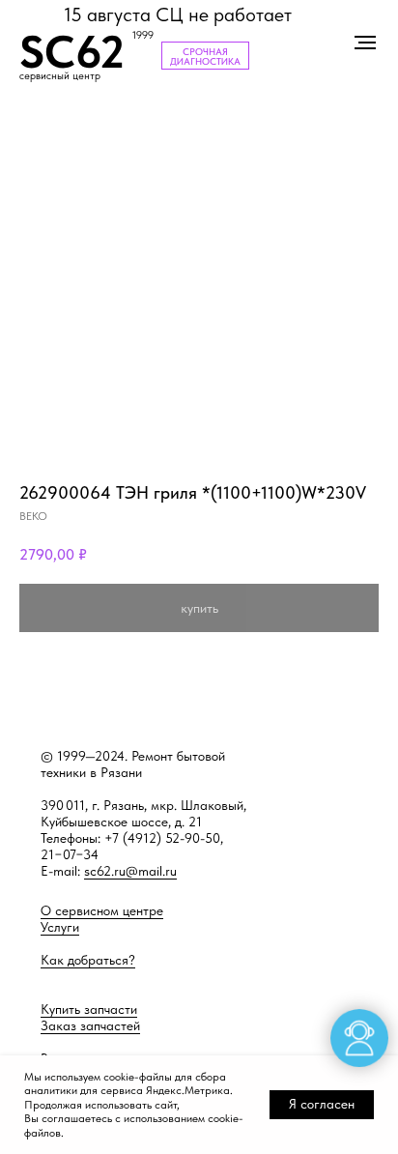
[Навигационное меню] (365, 42)
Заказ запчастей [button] (90, 1025)
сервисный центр (59, 76)
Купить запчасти (89, 1009)
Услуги (60, 927)
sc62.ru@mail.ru (130, 871)
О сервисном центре (102, 910)
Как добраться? (88, 959)
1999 (143, 35)
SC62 (72, 51)
